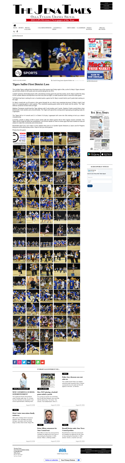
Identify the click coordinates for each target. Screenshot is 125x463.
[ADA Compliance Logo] (62, 452)
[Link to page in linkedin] (29, 362)
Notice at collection (51, 460)
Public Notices (89, 28)
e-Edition (106, 8)
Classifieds (81, 27)
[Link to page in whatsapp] (38, 362)
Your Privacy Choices (68, 460)
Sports (21, 27)
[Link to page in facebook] (15, 362)
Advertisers (88, 449)
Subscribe (106, 5)
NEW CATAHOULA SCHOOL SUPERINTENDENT (23, 393)
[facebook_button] (17, 31)
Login (106, 3)
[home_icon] (14, 25)
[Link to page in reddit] (42, 362)
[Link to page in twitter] (24, 362)
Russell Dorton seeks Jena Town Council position (73, 429)
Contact (103, 449)
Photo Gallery (27, 28)
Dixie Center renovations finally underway (23, 414)
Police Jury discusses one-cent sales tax (72, 378)
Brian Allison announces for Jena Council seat (47, 429)
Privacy (88, 452)
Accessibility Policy (103, 452)
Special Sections (102, 28)
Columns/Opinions (45, 27)
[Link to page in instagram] (19, 362)
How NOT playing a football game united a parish (47, 393)
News (15, 27)
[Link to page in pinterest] (33, 362)
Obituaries (71, 27)
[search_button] (14, 31)
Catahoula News (56, 28)
